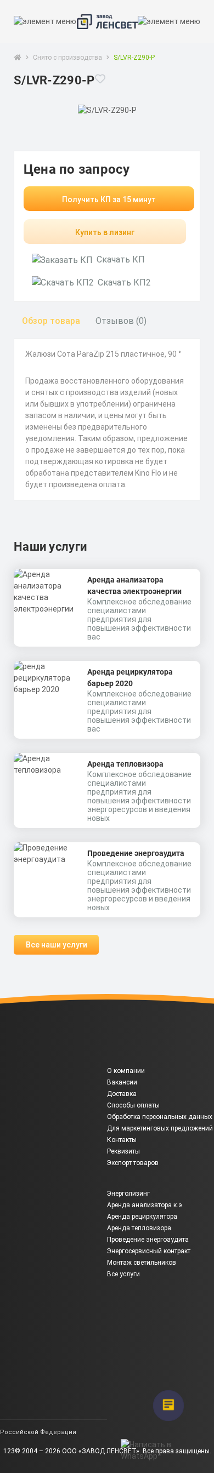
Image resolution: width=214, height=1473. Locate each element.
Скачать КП (121, 259)
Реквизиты (123, 1151)
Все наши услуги (56, 944)
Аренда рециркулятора (142, 1216)
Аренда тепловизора (125, 764)
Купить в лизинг (104, 232)
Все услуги (123, 1274)
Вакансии (122, 1082)
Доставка (122, 1094)
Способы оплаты (133, 1105)
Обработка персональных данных (159, 1117)
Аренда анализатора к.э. (145, 1205)
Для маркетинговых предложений (160, 1128)
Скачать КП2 (124, 282)
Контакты (122, 1140)
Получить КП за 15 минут (109, 199)
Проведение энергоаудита (135, 853)
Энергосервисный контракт (148, 1251)
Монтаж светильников (141, 1262)
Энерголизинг (128, 1193)
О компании (126, 1071)
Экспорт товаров (133, 1163)
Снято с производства (67, 57)
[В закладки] (100, 86)
